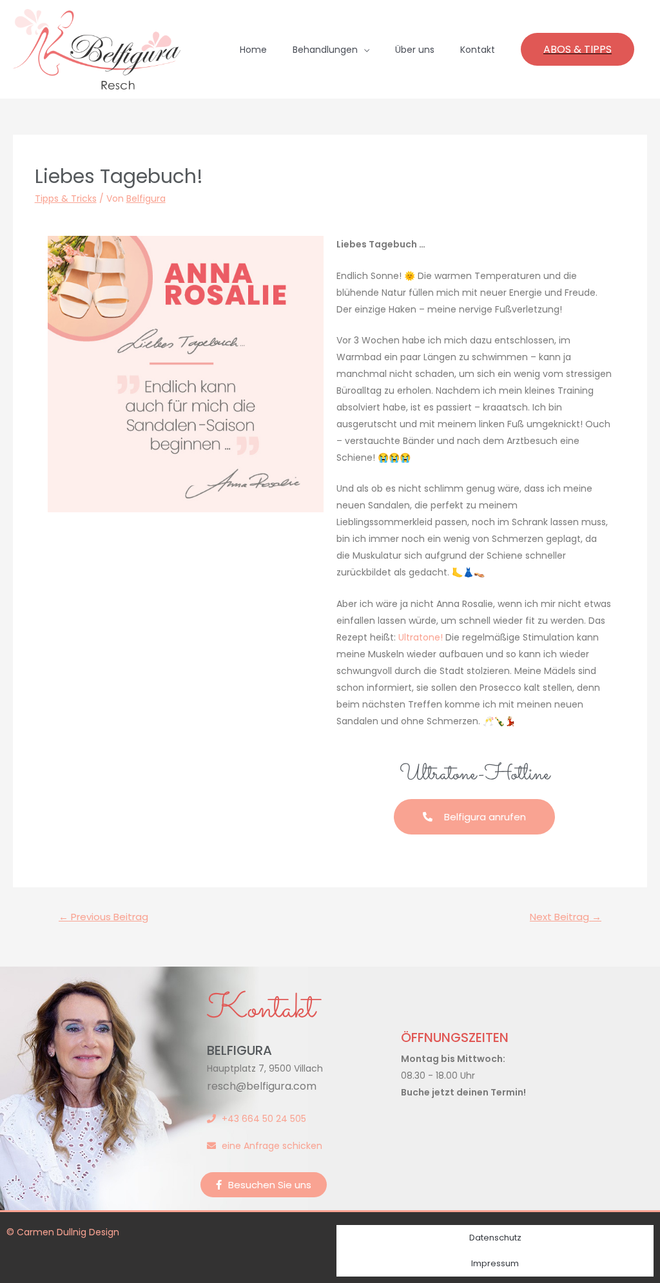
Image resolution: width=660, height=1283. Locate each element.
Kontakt (477, 49)
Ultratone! (420, 637)
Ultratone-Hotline (475, 774)
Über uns (414, 49)
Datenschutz (495, 1237)
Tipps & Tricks (66, 198)
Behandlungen (325, 49)
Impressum (495, 1263)
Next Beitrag (565, 916)
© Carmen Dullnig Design (62, 1232)
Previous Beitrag (103, 916)
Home (253, 49)
